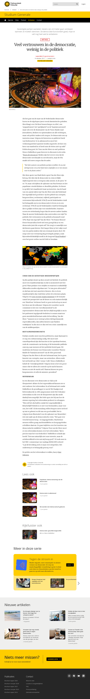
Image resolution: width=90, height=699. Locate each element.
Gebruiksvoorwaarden (32, 692)
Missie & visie (30, 681)
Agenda (10, 20)
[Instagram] (69, 676)
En (84, 4)
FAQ (27, 686)
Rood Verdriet (60, 236)
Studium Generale (17, 14)
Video (17, 20)
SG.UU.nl (6, 10)
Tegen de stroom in (30, 155)
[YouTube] (79, 676)
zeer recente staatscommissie (43, 297)
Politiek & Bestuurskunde (45, 61)
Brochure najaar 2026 (11, 681)
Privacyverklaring (31, 689)
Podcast (23, 20)
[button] (78, 583)
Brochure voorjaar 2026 (11, 683)
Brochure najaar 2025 (11, 686)
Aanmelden (53, 659)
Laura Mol (39, 56)
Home (5, 20)
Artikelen (14, 10)
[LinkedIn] (83, 676)
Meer (69, 565)
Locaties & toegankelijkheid (34, 683)
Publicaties (9, 676)
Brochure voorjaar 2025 (11, 689)
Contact (39, 20)
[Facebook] (74, 676)
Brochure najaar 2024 (11, 692)
